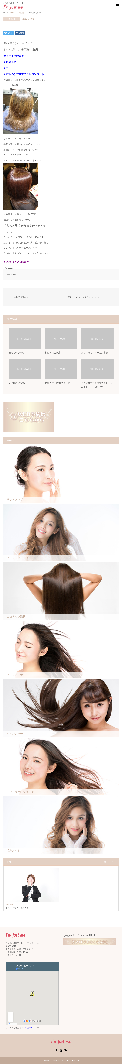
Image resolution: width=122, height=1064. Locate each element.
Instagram (61, 1050)
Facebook (56, 1050)
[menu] (117, 5)
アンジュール (27, 1028)
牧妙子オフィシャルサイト (54, 1060)
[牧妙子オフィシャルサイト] (23, 7)
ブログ (12, 13)
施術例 (12, 19)
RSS (65, 1050)
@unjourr (8, 268)
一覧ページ (107, 862)
